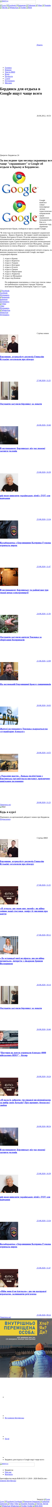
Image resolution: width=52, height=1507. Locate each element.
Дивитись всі (5, 805)
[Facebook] (11, 5)
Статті (7, 79)
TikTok (45, 1504)
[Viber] (39, 5)
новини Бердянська (8, 1481)
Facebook (18, 1501)
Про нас (8, 1472)
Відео (7, 74)
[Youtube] (46, 5)
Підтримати (10, 81)
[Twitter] (22, 8)
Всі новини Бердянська (14, 1418)
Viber (16, 1504)
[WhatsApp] (13, 8)
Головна (8, 68)
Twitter (30, 1506)
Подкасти (9, 76)
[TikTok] (4, 8)
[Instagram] (21, 5)
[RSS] (29, 8)
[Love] (3, 5)
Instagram (36, 1501)
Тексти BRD (10, 72)
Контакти (9, 1474)
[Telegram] (31, 5)
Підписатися (5, 819)
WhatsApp (14, 1506)
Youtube (31, 1504)
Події (7, 1439)
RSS (41, 1506)
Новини (8, 70)
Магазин (8, 83)
